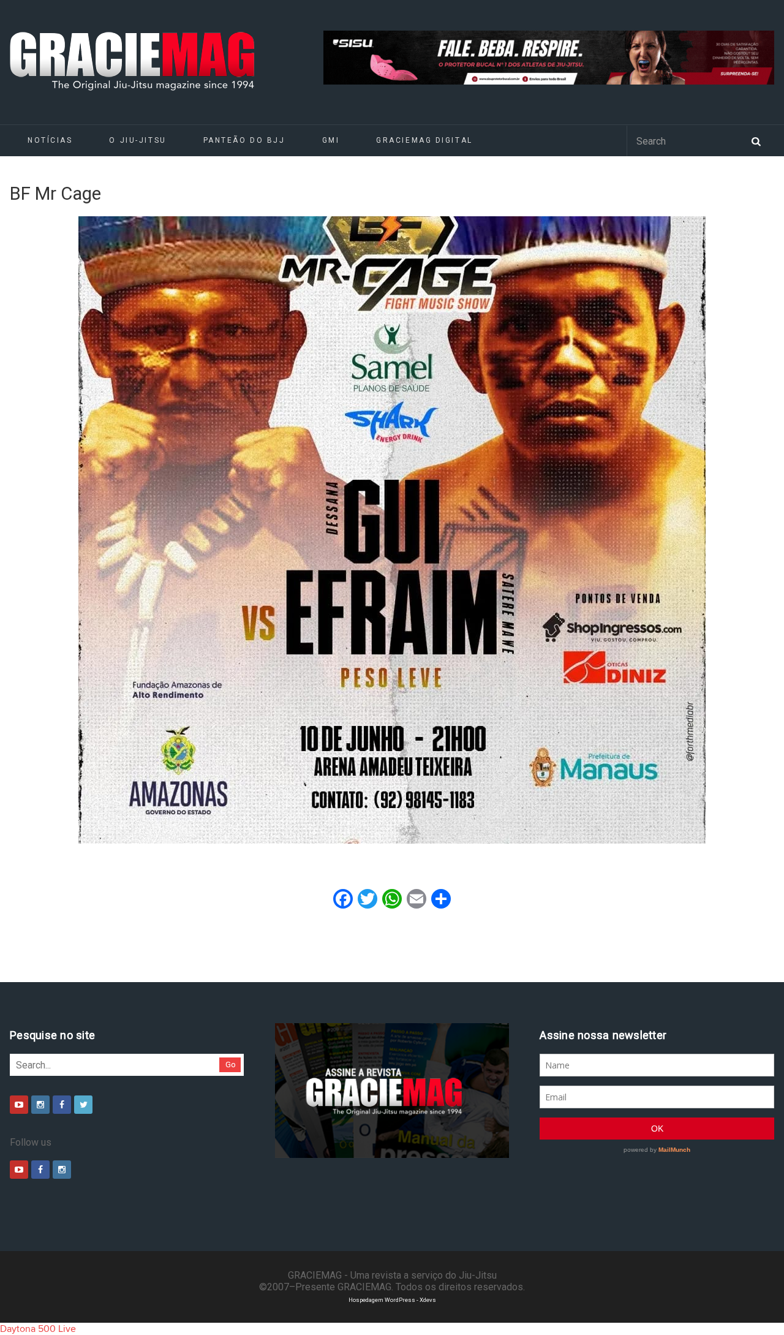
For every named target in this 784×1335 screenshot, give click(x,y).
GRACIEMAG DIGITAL (424, 140)
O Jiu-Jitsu (137, 140)
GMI (331, 140)
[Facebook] (62, 1104)
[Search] (755, 140)
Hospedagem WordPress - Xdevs (392, 1299)
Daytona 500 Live (38, 1329)
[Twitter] (83, 1104)
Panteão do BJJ (244, 140)
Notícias (50, 140)
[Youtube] (19, 1104)
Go (230, 1064)
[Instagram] (40, 1104)
